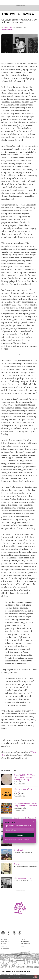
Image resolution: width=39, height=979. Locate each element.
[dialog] (19, 832)
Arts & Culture (7, 29)
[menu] (36, 13)
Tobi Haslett (8, 27)
